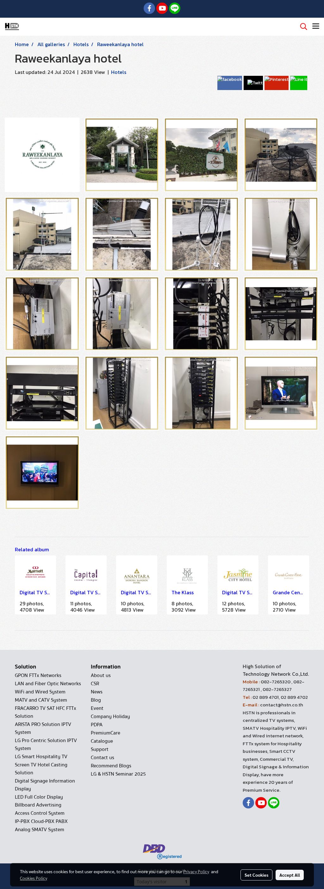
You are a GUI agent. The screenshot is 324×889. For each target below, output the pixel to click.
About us (101, 675)
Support (100, 749)
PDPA (97, 725)
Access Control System (40, 813)
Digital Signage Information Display (45, 785)
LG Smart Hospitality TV (41, 757)
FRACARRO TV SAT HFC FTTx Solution (45, 712)
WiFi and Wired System (40, 692)
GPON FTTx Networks (38, 675)
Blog (96, 700)
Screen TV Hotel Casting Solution (41, 769)
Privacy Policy (196, 871)
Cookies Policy (33, 878)
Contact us (102, 757)
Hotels (118, 72)
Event (97, 708)
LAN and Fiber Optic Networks (48, 684)
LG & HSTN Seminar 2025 (118, 774)
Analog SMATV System (39, 830)
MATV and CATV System (41, 700)
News (97, 692)
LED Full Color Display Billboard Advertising (39, 801)
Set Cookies (256, 875)
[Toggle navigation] (316, 26)
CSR (95, 684)
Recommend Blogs (111, 766)
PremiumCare (105, 733)
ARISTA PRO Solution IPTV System (43, 728)
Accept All (289, 875)
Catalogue (102, 741)
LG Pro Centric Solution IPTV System (46, 744)
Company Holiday (110, 716)
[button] (301, 26)
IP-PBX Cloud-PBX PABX (41, 821)
